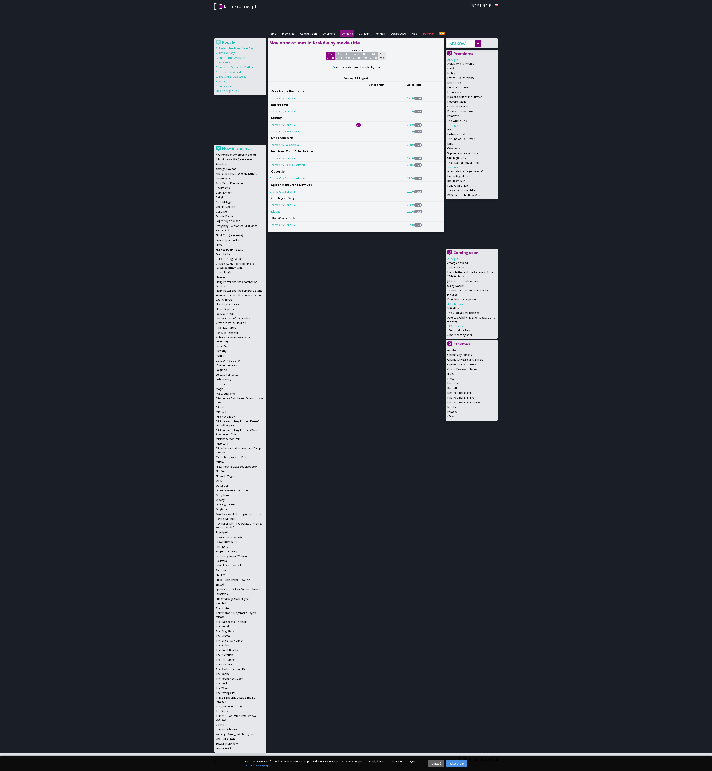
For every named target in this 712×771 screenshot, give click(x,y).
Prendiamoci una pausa (461, 299)
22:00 (410, 98)
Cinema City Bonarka (282, 98)
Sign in (475, 5)
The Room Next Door (229, 678)
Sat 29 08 (382, 55)
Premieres (288, 33)
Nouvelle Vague (456, 101)
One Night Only (282, 198)
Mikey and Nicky (225, 416)
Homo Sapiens (225, 309)
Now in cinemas (237, 148)
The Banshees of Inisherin (231, 622)
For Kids (380, 33)
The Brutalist (224, 626)
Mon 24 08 (339, 55)
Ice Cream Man (282, 138)
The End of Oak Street (461, 139)
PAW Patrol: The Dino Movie (464, 195)
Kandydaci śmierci (458, 185)
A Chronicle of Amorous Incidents (236, 154)
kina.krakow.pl (240, 6)
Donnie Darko (224, 216)
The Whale (222, 688)
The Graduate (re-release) (463, 312)
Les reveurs (454, 92)
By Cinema (329, 33)
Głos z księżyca (225, 272)
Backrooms (279, 105)
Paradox (452, 412)
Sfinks (450, 416)
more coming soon (461, 335)
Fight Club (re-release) (229, 235)
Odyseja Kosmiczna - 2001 (232, 490)
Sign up (486, 5)
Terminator (223, 608)
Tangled (221, 603)
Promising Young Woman (231, 556)
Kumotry (221, 351)
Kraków (457, 43)
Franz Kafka (223, 254)
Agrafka (452, 350)
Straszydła (222, 594)
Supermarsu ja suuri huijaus (464, 153)
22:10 (410, 145)
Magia (219, 389)
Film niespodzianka (227, 240)
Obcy (219, 481)
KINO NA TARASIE (227, 328)
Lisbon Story (223, 379)
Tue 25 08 (348, 55)
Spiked (220, 584)
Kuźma (220, 355)
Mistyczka (222, 443)
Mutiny (276, 118)
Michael (220, 407)
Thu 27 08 (365, 55)
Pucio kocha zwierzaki (460, 111)
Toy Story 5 (223, 711)
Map (414, 33)
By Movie (347, 33)
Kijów (450, 378)
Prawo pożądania (226, 541)
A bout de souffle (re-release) (465, 171)
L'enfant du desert (458, 87)
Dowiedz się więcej (256, 765)
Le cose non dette (227, 374)
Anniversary (223, 178)
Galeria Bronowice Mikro (462, 369)
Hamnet (221, 277)
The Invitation (224, 655)
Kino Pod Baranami (459, 392)
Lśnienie (221, 384)
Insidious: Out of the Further (292, 151)
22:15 (410, 165)
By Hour (364, 33)
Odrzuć (436, 763)
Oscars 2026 (398, 33)
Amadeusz (222, 164)
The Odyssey (227, 53)
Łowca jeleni (223, 748)
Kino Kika (452, 383)
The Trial (221, 683)
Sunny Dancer (455, 286)
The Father (222, 645)
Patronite (429, 33)
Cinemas (462, 343)
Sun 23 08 (330, 55)
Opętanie (221, 509)
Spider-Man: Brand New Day (291, 185)
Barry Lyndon (224, 192)
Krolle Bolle (454, 82)
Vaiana (220, 724)
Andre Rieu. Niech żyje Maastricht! (236, 173)
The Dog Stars (456, 267)
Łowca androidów (227, 743)
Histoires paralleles (458, 134)
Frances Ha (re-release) (461, 78)
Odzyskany (453, 148)
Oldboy (220, 500)
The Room (222, 674)
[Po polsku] (496, 5)
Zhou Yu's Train (225, 739)
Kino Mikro (453, 388)
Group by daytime (347, 67)
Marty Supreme (225, 393)
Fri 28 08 (373, 55)
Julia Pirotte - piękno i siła (462, 281)
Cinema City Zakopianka (284, 131)
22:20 (410, 111)
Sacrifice (452, 68)
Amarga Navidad (457, 263)
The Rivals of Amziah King (463, 162)
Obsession (278, 171)
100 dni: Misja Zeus (459, 330)
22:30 (410, 158)
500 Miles (453, 308)
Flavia (450, 129)
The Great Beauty (227, 650)
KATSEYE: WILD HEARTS (231, 323)
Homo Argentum (457, 176)
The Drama (223, 636)
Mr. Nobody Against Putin (232, 457)
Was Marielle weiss (458, 106)
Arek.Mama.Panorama (287, 91)
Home (272, 33)
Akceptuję (457, 763)
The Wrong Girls (283, 218)
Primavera (453, 116)
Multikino (275, 211)
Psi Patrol (224, 62)
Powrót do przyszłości (229, 537)
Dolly (450, 143)
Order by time (371, 67)
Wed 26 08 (356, 55)
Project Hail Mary (226, 551)
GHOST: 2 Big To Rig (229, 259)
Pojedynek (222, 532)
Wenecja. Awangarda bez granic (235, 734)
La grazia (221, 370)
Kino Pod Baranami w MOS (463, 402)
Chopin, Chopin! (225, 206)
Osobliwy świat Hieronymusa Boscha (238, 514)
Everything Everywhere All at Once (236, 226)
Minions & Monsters (228, 439)
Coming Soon (308, 33)
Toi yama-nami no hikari (462, 190)
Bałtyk (220, 197)
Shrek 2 (220, 575)
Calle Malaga (223, 202)
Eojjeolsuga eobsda (228, 221)
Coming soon (466, 252)
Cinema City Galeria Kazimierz (287, 165)
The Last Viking (225, 659)
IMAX (450, 374)
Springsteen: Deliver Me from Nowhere (239, 589)
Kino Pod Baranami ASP (461, 397)
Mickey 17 (222, 412)
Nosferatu (222, 471)
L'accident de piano (228, 360)
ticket (418, 98)
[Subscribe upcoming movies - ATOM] (442, 34)
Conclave (221, 211)
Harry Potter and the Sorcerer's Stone (239, 290)
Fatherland (222, 230)
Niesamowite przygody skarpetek (236, 466)
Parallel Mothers (226, 518)
